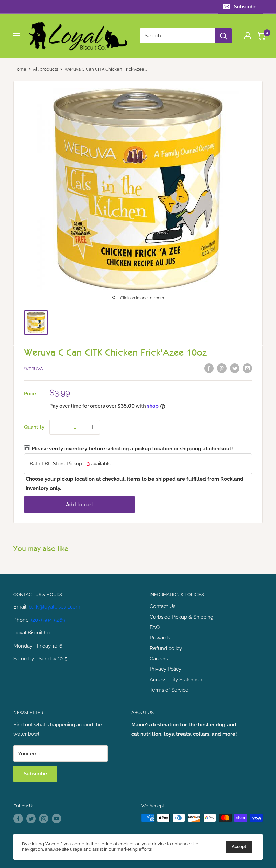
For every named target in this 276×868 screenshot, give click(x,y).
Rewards (160, 638)
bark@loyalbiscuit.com (54, 607)
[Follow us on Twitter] (31, 818)
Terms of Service (169, 690)
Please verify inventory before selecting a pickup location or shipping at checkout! (132, 449)
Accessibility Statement (177, 679)
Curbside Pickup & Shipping (181, 617)
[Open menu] (16, 35)
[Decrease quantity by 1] (57, 427)
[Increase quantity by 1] (92, 427)
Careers (159, 659)
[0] (261, 36)
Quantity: (34, 427)
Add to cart (79, 504)
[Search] (223, 35)
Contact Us (162, 606)
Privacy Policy (165, 669)
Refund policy (166, 648)
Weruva (33, 368)
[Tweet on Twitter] (234, 368)
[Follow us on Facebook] (18, 818)
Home (19, 69)
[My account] (247, 35)
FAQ (155, 627)
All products (45, 69)
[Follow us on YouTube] (56, 818)
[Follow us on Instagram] (43, 818)
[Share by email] (247, 368)
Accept (239, 846)
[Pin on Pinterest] (222, 368)
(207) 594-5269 (48, 620)
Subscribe (245, 6)
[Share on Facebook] (209, 368)
